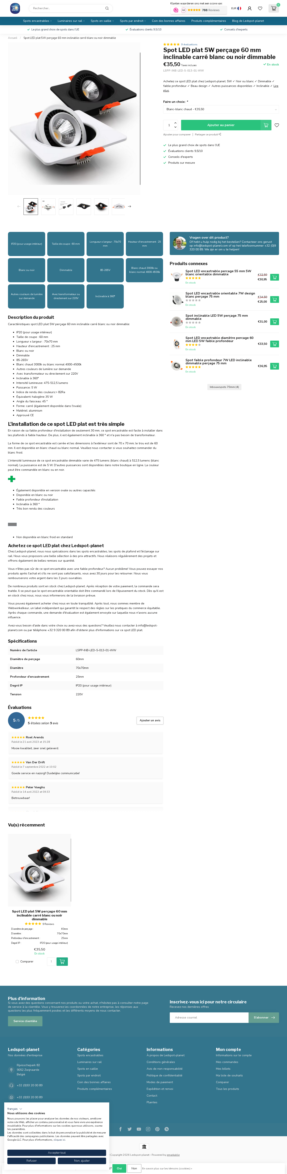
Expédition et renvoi (160, 1089)
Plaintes (152, 1102)
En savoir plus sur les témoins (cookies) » (167, 1168)
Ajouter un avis (150, 720)
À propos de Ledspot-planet (165, 1055)
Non (134, 1168)
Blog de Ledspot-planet (248, 21)
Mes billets (223, 1069)
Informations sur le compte (234, 1055)
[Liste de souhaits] (260, 8)
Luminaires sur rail (70, 21)
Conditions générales (161, 1062)
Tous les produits (227, 1089)
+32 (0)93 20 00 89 (29, 1085)
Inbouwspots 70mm (224, 387)
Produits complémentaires (208, 21)
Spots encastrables (36, 21)
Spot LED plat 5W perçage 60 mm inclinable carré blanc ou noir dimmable (70, 38)
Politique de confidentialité (164, 1075)
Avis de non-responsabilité (165, 1069)
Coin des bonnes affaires (168, 21)
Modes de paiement (160, 1082)
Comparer (26, 961)
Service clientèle (25, 1021)
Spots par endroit (131, 21)
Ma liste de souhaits (229, 1075)
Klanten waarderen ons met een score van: (196, 3)
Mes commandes (227, 1062)
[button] (14, 1108)
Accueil (12, 38)
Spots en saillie (101, 21)
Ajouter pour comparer (177, 134)
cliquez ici (59, 1139)
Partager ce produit (207, 134)
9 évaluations (189, 44)
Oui (119, 1168)
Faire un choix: (175, 101)
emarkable (173, 1155)
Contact (152, 1096)
